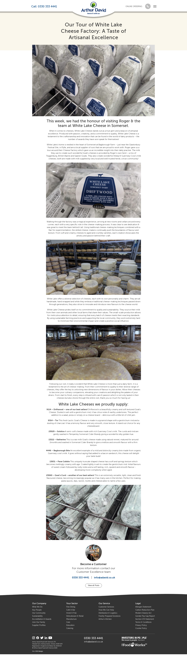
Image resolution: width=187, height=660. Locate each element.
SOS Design (39, 651)
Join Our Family (38, 622)
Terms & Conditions (143, 622)
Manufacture (71, 619)
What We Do (37, 607)
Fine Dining (70, 607)
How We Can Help (106, 610)
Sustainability (37, 616)
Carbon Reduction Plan (144, 610)
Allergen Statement (143, 607)
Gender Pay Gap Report (145, 616)
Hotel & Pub (71, 613)
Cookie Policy (141, 628)
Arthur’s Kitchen (105, 619)
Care (68, 622)
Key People (37, 610)
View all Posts (93, 585)
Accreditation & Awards (41, 619)
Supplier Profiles (39, 625)
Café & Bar (70, 610)
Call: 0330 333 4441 (44, 6)
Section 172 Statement (144, 619)
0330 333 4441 (80, 577)
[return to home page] (93, 8)
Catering (69, 628)
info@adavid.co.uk (104, 577)
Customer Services (106, 607)
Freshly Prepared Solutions (109, 616)
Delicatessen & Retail (74, 616)
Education (70, 625)
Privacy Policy (141, 625)
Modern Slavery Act (143, 613)
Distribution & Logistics (108, 613)
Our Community (38, 613)
